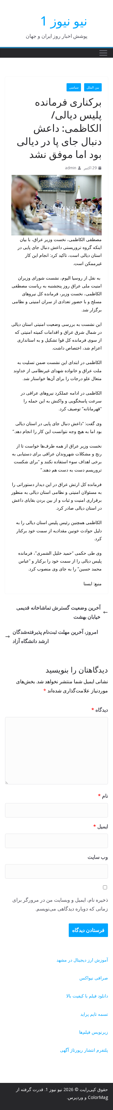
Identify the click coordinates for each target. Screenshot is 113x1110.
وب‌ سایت (98, 856)
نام (103, 795)
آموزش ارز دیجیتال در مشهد (82, 960)
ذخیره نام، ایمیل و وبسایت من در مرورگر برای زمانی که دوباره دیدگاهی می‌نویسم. (60, 904)
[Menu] (103, 53)
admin (70, 168)
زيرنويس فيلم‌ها (93, 1032)
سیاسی (73, 87)
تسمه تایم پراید (94, 1014)
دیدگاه (99, 709)
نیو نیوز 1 (63, 20)
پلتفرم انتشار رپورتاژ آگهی (84, 1050)
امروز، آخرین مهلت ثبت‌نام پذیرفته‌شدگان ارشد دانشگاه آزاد (55, 636)
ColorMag (98, 1097)
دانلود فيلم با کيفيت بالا (87, 996)
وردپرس (75, 1097)
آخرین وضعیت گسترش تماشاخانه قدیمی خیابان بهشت (58, 612)
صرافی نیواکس (93, 978)
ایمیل (100, 826)
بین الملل (93, 87)
